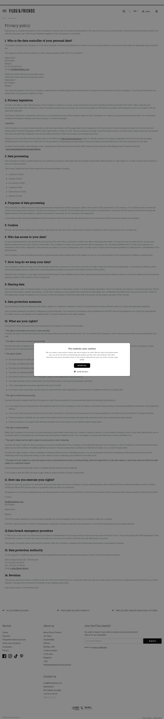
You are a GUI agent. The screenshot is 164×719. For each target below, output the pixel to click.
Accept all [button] (82, 365)
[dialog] (82, 359)
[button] (82, 371)
